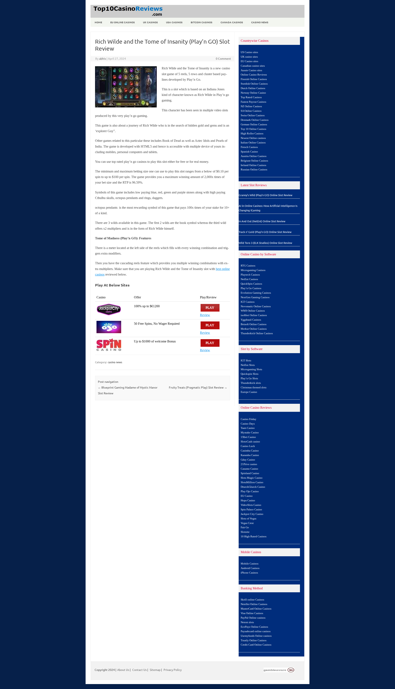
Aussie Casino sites (251, 70)
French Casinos (249, 147)
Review (205, 315)
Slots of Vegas (248, 518)
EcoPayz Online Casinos (254, 626)
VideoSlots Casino (251, 505)
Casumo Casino (249, 468)
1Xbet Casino (248, 437)
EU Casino (247, 496)
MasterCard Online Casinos (256, 608)
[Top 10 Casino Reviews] (127, 16)
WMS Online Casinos (253, 310)
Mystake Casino (250, 432)
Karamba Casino (250, 455)
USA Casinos (174, 22)
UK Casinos (150, 22)
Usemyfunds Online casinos (256, 635)
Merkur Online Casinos (254, 328)
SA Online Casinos (251, 110)
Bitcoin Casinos (201, 22)
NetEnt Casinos (249, 279)
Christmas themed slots (253, 387)
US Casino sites (249, 52)
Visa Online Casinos (252, 613)
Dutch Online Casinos (253, 88)
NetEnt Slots (248, 365)
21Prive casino (249, 464)
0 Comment (223, 58)
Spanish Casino (249, 151)
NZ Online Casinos (251, 106)
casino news (115, 362)
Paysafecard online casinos (256, 631)
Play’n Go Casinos (251, 288)
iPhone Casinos (249, 572)
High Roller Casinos (252, 133)
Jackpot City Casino (252, 514)
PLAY (210, 308)
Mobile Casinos (249, 563)
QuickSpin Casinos (251, 283)
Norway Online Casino (253, 92)
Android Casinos (250, 568)
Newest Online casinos (253, 138)
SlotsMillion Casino (252, 482)
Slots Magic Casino (252, 477)
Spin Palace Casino (251, 509)
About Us (123, 670)
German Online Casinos (254, 124)
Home (98, 22)
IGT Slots (246, 360)
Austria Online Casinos (253, 156)
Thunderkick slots (251, 383)
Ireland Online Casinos (253, 165)
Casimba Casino (250, 450)
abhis (102, 58)
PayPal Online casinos (253, 617)
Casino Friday (248, 419)
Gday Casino (248, 459)
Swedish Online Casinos (254, 83)
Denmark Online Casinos (254, 120)
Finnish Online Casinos (254, 79)
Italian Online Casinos (253, 142)
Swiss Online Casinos (253, 115)
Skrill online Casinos (252, 599)
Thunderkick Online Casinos (257, 333)
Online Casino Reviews (254, 74)
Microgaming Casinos (253, 270)
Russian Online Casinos (254, 169)
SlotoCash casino (250, 441)
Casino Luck (248, 446)
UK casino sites (249, 56)
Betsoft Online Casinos (253, 324)
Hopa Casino (248, 500)
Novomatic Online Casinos (256, 306)
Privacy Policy (173, 670)
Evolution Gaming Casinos (256, 292)
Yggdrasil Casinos (251, 319)
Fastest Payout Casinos (253, 101)
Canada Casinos (232, 22)
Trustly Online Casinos (253, 640)
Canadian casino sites (253, 65)
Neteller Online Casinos (254, 604)
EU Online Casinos (122, 22)
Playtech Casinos (250, 274)
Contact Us (139, 670)
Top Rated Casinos (251, 97)
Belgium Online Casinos (254, 160)
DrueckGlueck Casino (253, 486)
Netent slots (247, 622)
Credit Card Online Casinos (256, 644)
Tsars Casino (248, 428)
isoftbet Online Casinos (254, 315)
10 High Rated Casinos (253, 536)
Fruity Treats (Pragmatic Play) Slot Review (198, 387)
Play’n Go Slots (249, 378)
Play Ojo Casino (250, 491)
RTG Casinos (248, 265)
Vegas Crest (247, 523)
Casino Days (248, 423)
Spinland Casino (250, 473)
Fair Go (245, 527)
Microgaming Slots (251, 369)
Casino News (259, 22)
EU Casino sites (249, 61)
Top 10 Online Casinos (253, 129)
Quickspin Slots (249, 373)
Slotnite (245, 532)
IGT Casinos (247, 301)
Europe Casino (249, 392)
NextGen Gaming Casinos (255, 297)
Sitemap (155, 670)
